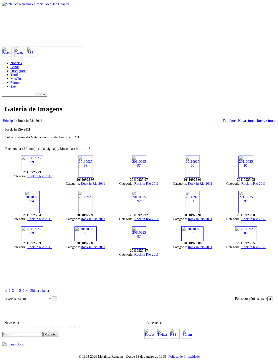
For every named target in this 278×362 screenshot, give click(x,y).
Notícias (16, 63)
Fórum (15, 82)
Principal (9, 120)
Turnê (14, 75)
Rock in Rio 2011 (39, 176)
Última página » (40, 290)
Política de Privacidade (184, 356)
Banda (14, 67)
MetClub (16, 78)
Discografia (18, 71)
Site (13, 86)
